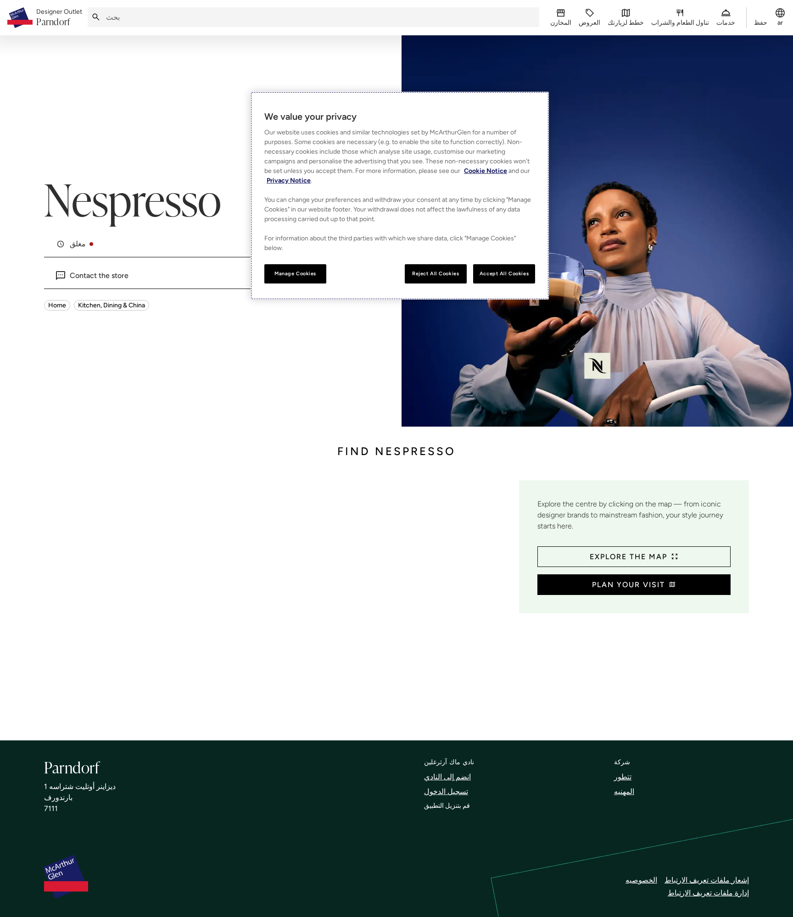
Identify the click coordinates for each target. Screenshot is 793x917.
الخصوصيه (641, 880)
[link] (59, 18)
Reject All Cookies (435, 273)
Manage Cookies (295, 273)
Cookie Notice (485, 171)
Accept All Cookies (504, 273)
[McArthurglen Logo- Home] (20, 17)
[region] (400, 196)
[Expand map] (278, 601)
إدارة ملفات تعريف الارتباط (708, 893)
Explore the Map (628, 556)
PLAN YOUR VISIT (628, 584)
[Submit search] (96, 17)
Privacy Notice (289, 180)
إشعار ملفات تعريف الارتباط (707, 880)
